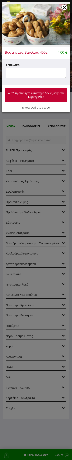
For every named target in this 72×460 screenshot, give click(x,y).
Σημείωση (13, 65)
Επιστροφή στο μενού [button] (36, 107)
